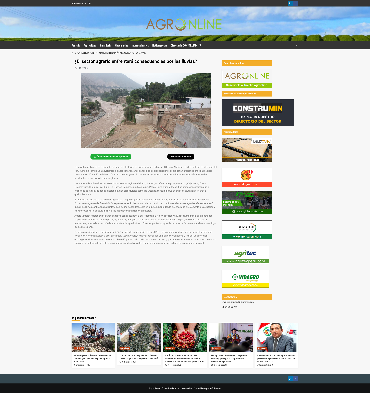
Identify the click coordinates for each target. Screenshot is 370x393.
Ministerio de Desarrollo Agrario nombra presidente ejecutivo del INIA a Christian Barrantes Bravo (276, 358)
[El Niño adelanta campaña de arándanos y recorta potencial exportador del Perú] (139, 337)
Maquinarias (121, 45)
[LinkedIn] (290, 3)
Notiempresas (159, 45)
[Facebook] (295, 3)
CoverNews (200, 388)
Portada (76, 45)
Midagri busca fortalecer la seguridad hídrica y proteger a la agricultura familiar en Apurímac (229, 358)
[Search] (296, 45)
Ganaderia (105, 45)
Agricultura (90, 45)
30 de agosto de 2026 (83, 365)
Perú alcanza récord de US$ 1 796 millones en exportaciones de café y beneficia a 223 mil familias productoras (184, 358)
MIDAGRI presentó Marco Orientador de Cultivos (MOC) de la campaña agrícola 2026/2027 (92, 358)
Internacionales (140, 45)
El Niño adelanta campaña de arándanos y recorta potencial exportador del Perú (139, 357)
